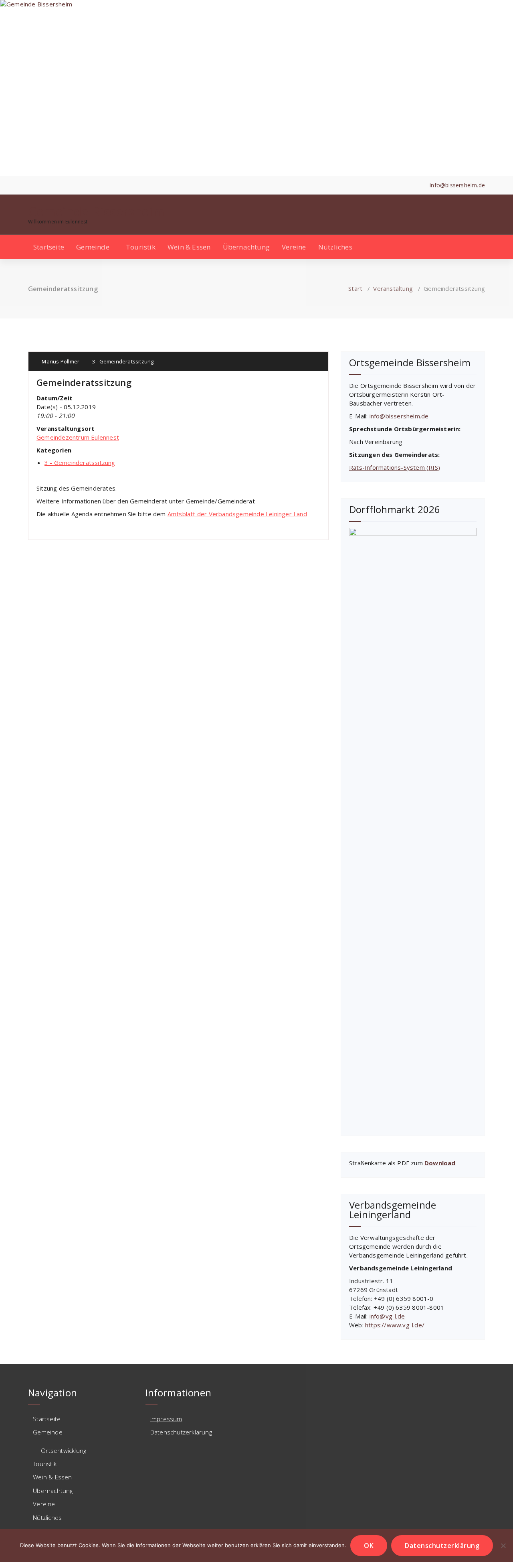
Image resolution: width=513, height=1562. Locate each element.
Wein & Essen (189, 247)
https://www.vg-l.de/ (394, 1325)
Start (355, 288)
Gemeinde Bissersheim (96, 212)
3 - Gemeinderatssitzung (123, 361)
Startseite (48, 247)
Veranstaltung (393, 288)
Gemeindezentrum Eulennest (77, 437)
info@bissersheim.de (399, 416)
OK (369, 1545)
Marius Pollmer (59, 361)
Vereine (294, 247)
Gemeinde (92, 247)
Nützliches (335, 247)
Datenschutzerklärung (181, 1432)
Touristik (141, 247)
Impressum (166, 1419)
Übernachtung (246, 247)
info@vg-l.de (387, 1316)
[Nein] (503, 1546)
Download (440, 1163)
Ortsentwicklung (63, 1450)
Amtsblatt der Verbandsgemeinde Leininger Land (237, 514)
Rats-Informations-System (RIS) (394, 467)
